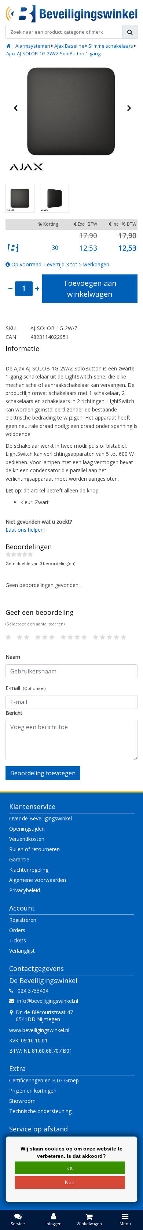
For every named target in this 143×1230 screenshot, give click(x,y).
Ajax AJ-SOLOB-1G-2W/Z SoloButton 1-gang (53, 53)
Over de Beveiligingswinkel (40, 818)
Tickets (17, 940)
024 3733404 (30, 990)
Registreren (22, 919)
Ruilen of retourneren (34, 849)
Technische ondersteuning (40, 1111)
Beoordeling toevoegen (43, 773)
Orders (17, 930)
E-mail (25, 687)
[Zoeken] (130, 31)
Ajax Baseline (69, 46)
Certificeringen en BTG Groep (44, 1080)
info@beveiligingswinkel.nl (47, 1000)
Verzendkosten (26, 838)
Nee (69, 1182)
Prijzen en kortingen (32, 1090)
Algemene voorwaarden (37, 879)
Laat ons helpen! (25, 529)
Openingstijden (27, 828)
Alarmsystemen (32, 46)
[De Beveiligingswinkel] (72, 14)
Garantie (19, 859)
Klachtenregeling (28, 869)
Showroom (22, 1100)
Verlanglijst (22, 950)
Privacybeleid (24, 890)
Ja (70, 1168)
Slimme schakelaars (110, 46)
